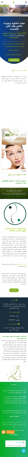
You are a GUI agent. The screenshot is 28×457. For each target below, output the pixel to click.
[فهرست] (26, 2)
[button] (3, 432)
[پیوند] (13, 2)
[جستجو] (2, 2)
